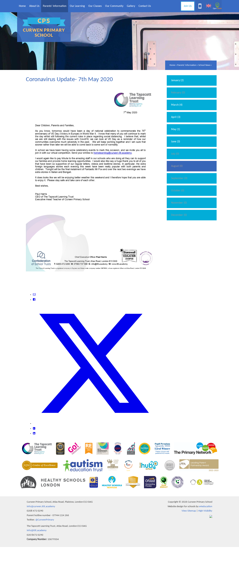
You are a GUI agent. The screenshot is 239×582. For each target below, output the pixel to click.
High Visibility (205, 511)
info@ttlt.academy (37, 530)
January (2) (177, 80)
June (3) (175, 141)
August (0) (177, 166)
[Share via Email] (34, 294)
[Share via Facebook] (34, 299)
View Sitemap (189, 511)
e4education (205, 506)
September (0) (179, 178)
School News (204, 65)
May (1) (175, 129)
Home (172, 65)
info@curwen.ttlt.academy (41, 506)
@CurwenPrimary (44, 520)
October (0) (177, 190)
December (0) (179, 215)
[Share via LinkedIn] (34, 433)
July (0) (175, 153)
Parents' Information (186, 65)
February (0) (178, 92)
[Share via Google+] (34, 428)
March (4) (176, 105)
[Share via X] (94, 423)
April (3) (175, 117)
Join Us (188, 6)
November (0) (179, 202)
